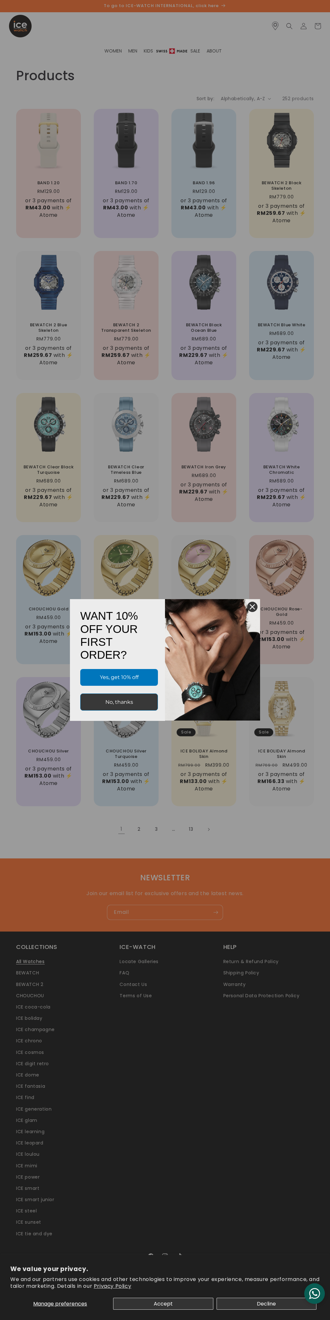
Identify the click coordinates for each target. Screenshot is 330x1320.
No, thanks (119, 702)
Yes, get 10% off (119, 677)
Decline (266, 1303)
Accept (163, 1303)
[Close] (252, 607)
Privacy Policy (112, 1286)
